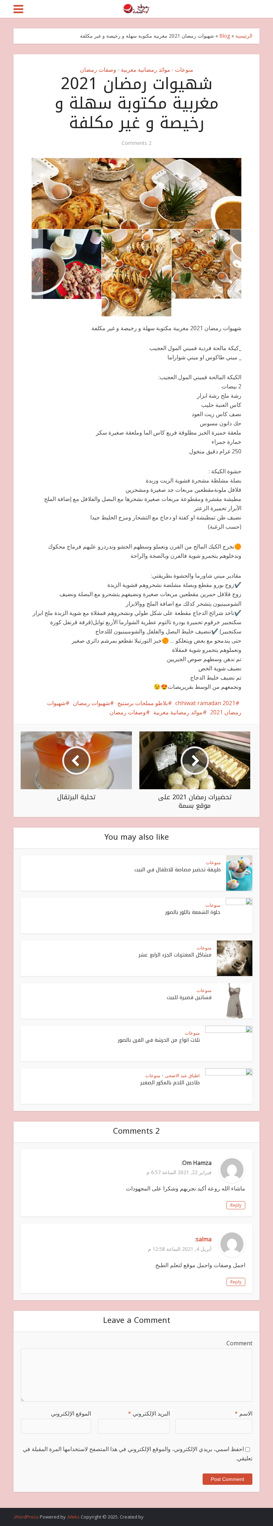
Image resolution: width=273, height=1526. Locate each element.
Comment (239, 1343)
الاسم (243, 1413)
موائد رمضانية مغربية (145, 69)
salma (204, 1239)
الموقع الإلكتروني (71, 1413)
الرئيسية (243, 35)
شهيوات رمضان (91, 703)
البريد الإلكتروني (149, 1413)
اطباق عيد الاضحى (182, 1075)
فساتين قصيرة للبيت (189, 997)
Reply (235, 1205)
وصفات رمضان (98, 69)
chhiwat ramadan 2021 (205, 703)
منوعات (184, 69)
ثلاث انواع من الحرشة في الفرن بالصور (159, 1040)
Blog (224, 35)
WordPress (27, 1517)
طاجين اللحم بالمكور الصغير (170, 1083)
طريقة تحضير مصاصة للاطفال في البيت (177, 869)
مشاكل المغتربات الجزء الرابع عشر (175, 955)
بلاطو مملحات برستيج (142, 703)
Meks (74, 1517)
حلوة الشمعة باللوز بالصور (192, 912)
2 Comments (136, 143)
